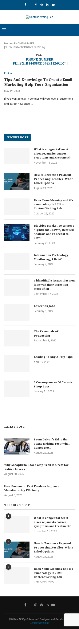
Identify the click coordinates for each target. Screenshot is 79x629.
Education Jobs (44, 306)
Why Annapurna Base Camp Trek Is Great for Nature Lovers (36, 467)
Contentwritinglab (39, 622)
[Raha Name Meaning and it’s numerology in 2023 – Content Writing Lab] (16, 206)
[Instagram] (36, 4)
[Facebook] (25, 4)
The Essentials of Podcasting (46, 334)
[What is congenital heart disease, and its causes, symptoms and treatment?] (16, 156)
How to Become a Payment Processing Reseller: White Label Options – (53, 179)
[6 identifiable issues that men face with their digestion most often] (16, 287)
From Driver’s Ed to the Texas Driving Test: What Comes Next (52, 444)
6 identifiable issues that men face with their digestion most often (54, 285)
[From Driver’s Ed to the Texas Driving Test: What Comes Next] (16, 446)
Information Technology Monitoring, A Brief (51, 257)
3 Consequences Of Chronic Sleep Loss (53, 384)
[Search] (75, 30)
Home (8, 43)
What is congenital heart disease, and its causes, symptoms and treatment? (52, 154)
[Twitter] (30, 4)
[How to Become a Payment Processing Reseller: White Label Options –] (16, 181)
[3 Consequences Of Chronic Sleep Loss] (16, 389)
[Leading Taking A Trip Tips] (16, 363)
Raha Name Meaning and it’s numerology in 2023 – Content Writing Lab (53, 204)
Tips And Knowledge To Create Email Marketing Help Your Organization (38, 82)
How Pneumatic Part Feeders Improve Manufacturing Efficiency (31, 488)
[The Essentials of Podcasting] (16, 338)
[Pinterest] (41, 4)
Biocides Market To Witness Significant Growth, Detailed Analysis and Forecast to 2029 (54, 232)
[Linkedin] (47, 4)
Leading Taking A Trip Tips (53, 357)
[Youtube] (53, 4)
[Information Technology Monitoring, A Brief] (16, 261)
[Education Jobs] (16, 312)
